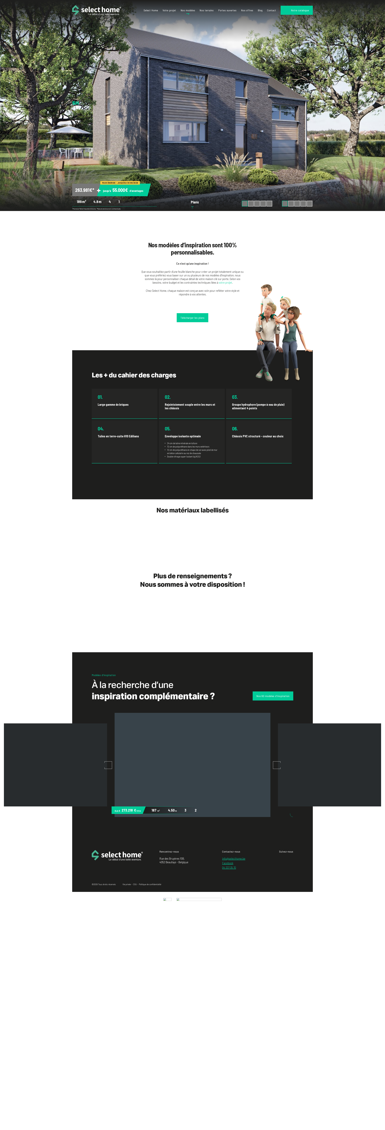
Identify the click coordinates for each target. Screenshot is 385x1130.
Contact (271, 10)
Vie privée (127, 884)
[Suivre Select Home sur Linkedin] (290, 858)
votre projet (225, 282)
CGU (135, 884)
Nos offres (247, 10)
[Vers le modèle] (192, 765)
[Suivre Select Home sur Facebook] (280, 858)
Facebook (227, 863)
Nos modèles (188, 10)
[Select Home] (96, 10)
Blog (260, 10)
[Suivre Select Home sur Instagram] (285, 858)
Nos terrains (207, 10)
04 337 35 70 (229, 867)
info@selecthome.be (233, 858)
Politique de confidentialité (150, 884)
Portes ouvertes (227, 10)
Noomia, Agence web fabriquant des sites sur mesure (287, 884)
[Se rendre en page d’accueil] (117, 859)
